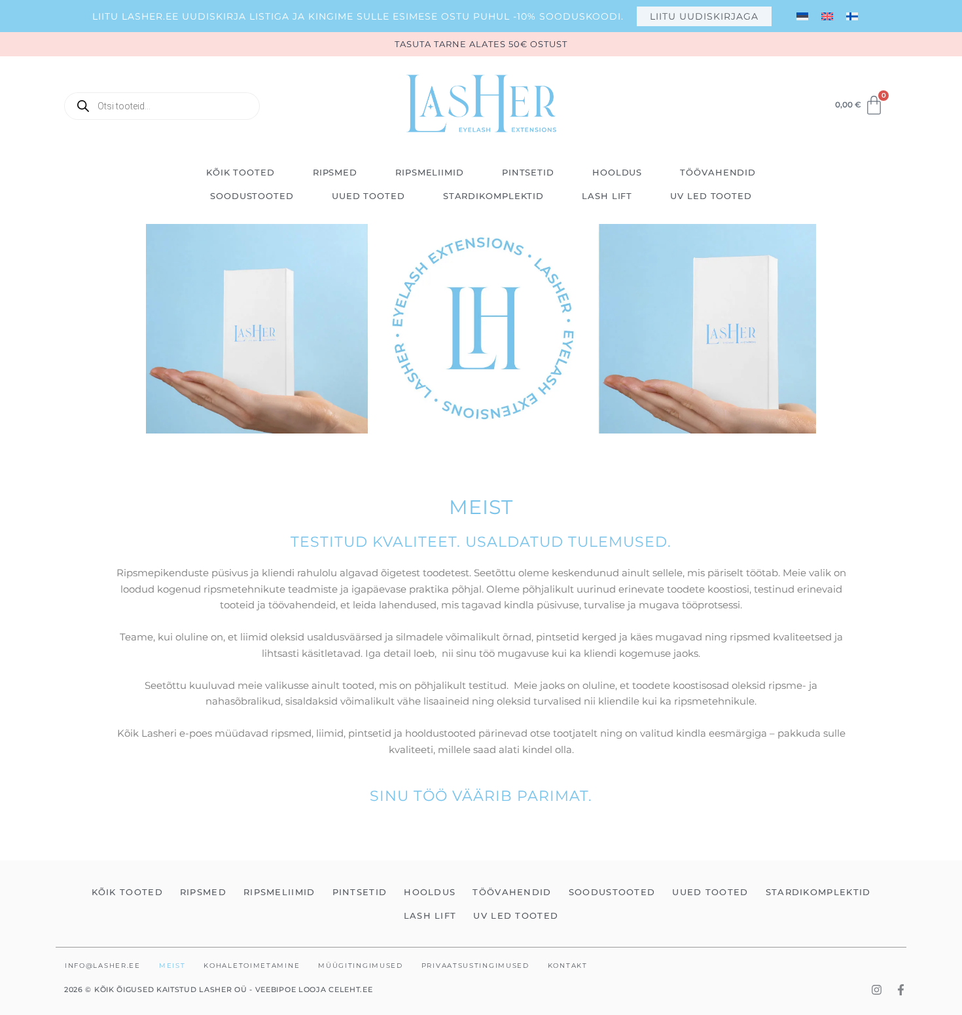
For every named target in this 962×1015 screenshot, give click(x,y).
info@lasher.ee (103, 965)
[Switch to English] (827, 16)
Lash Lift (607, 196)
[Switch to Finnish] (852, 16)
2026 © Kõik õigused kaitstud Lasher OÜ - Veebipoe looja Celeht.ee (218, 989)
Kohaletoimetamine (252, 965)
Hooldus (617, 172)
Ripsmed (335, 172)
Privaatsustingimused (475, 965)
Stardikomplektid (493, 196)
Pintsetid (528, 172)
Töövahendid (718, 172)
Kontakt (568, 965)
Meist (172, 965)
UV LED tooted (711, 196)
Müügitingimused (360, 965)
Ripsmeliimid (429, 172)
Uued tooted (368, 196)
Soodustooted (252, 196)
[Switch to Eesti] (802, 16)
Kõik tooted (240, 172)
